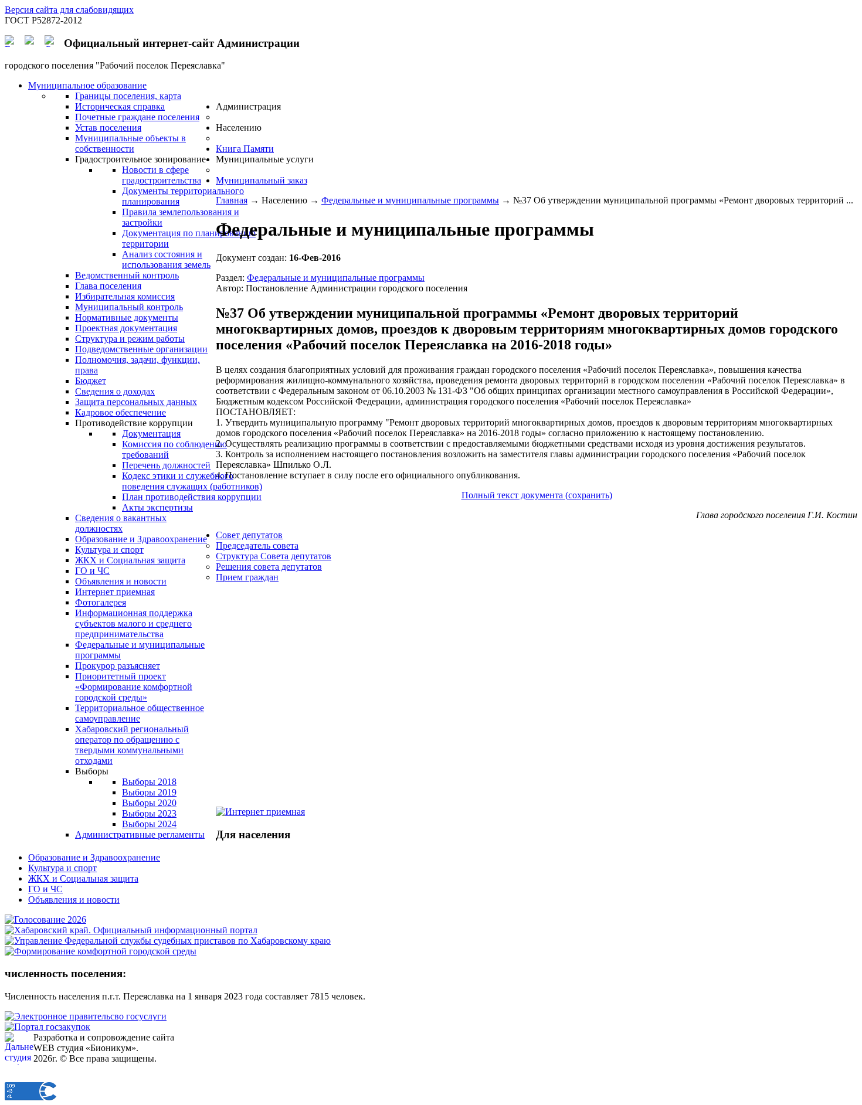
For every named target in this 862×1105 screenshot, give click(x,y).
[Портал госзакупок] (47, 1027)
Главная (231, 200)
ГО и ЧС (45, 889)
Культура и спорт (62, 868)
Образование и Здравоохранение (94, 857)
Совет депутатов (249, 535)
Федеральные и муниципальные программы (410, 200)
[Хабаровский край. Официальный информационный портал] (131, 930)
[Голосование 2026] (45, 919)
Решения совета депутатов (269, 567)
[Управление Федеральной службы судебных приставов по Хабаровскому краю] (168, 941)
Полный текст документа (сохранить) (536, 495)
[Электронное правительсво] (86, 1016)
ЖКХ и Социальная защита (83, 878)
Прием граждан (247, 577)
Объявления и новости (74, 900)
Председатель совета (257, 545)
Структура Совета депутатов (273, 556)
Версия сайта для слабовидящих (69, 10)
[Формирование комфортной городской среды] (100, 951)
